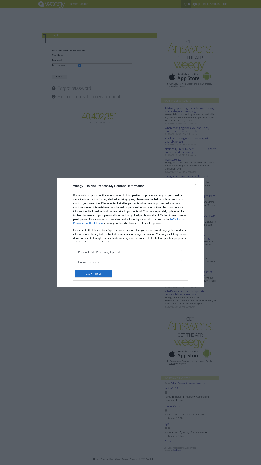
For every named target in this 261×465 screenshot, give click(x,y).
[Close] (196, 186)
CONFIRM (93, 273)
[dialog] (130, 232)
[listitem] (130, 252)
